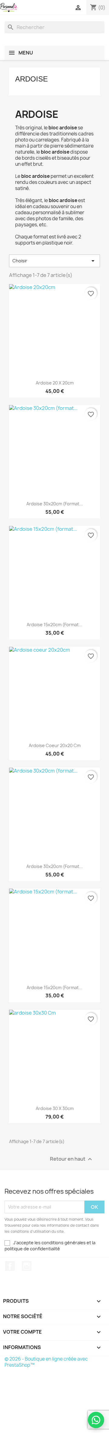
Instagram (26, 1266)
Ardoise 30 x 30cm (55, 1108)
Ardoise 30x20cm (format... (54, 504)
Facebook (10, 1266)
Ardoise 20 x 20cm (55, 383)
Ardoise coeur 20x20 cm (55, 745)
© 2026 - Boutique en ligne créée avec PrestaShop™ (46, 1362)
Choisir (54, 260)
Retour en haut (72, 1159)
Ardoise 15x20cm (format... (54, 624)
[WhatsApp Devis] (96, 1420)
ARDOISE (31, 79)
